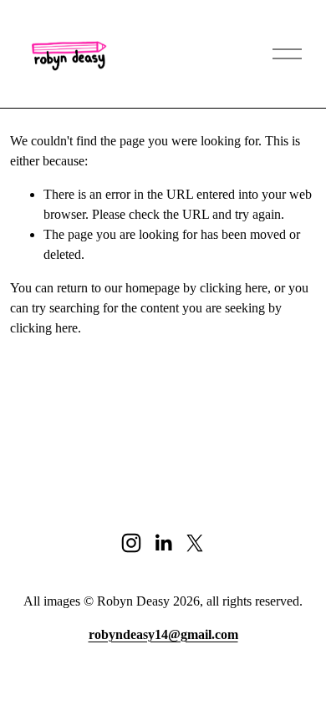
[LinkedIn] (163, 543)
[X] (195, 543)
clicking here (233, 288)
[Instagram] (131, 543)
